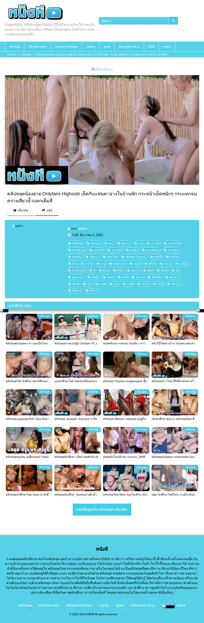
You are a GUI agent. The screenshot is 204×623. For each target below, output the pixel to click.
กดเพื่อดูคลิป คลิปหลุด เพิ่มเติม (102, 509)
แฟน (116, 284)
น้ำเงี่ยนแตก (78, 270)
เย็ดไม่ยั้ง (156, 277)
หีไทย (120, 270)
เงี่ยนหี (164, 270)
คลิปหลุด (14, 46)
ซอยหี (136, 263)
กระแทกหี (116, 250)
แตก (89, 284)
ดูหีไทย (152, 263)
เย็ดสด (110, 277)
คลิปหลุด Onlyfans (66, 46)
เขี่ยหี (150, 270)
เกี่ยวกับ (22, 210)
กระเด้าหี (98, 250)
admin (82, 228)
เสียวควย (174, 277)
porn (110, 243)
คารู (102, 263)
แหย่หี (130, 284)
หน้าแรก (12, 54)
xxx (140, 243)
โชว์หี (160, 284)
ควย (74, 263)
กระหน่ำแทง (78, 250)
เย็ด (177, 270)
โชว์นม (145, 284)
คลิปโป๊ (158, 256)
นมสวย (168, 263)
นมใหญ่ (183, 263)
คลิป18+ (76, 256)
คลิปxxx (93, 256)
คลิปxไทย (111, 256)
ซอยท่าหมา (119, 263)
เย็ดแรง (139, 277)
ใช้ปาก (93, 290)
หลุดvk (167, 46)
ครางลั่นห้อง (152, 250)
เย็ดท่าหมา (77, 277)
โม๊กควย (175, 284)
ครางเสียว (172, 250)
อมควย (135, 270)
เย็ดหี (151, 46)
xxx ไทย (155, 243)
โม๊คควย (76, 290)
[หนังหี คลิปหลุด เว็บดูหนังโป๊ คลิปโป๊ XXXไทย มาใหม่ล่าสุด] (45, 12)
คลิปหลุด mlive (37, 46)
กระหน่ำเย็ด (174, 243)
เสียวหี (75, 284)
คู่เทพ (107, 46)
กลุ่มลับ (90, 46)
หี (94, 270)
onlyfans (95, 243)
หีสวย (106, 270)
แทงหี (103, 284)
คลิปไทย (174, 256)
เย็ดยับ (95, 277)
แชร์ (49, 210)
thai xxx (125, 243)
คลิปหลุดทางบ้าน (129, 46)
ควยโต (88, 263)
